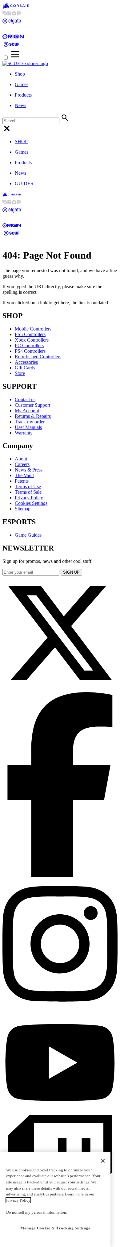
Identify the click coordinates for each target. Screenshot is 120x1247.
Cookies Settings (31, 503)
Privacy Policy (29, 497)
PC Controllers (29, 345)
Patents (22, 481)
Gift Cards (25, 367)
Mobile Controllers (33, 328)
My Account (27, 410)
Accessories (26, 362)
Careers (22, 464)
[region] (55, 1199)
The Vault (24, 475)
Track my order (30, 421)
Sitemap (22, 508)
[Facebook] (60, 875)
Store (20, 373)
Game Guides (28, 535)
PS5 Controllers (30, 334)
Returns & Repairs (33, 416)
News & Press (28, 469)
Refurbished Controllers (38, 356)
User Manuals (28, 427)
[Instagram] (60, 1008)
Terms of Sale (28, 492)
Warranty (24, 432)
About (21, 458)
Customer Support (32, 405)
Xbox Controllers (32, 340)
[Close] (103, 1161)
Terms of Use (28, 486)
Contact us (25, 399)
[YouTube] (60, 1112)
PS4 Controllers (30, 351)
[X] (60, 689)
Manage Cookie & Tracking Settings (55, 1228)
